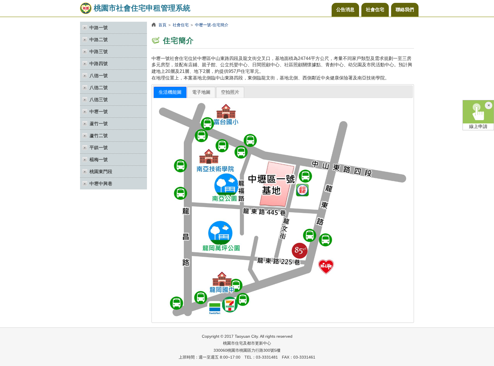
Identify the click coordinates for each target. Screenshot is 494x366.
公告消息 (345, 9)
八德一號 (98, 75)
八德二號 (98, 87)
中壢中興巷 (100, 183)
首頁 (162, 25)
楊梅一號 (98, 159)
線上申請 (478, 126)
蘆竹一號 (98, 123)
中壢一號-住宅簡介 (211, 25)
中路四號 (98, 63)
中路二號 (98, 39)
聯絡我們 (405, 9)
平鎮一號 (98, 147)
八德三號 (98, 99)
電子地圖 (201, 92)
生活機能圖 (170, 92)
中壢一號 (98, 111)
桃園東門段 (100, 171)
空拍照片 (230, 92)
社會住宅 (375, 9)
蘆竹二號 (98, 135)
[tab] (170, 92)
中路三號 (98, 51)
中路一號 (98, 27)
